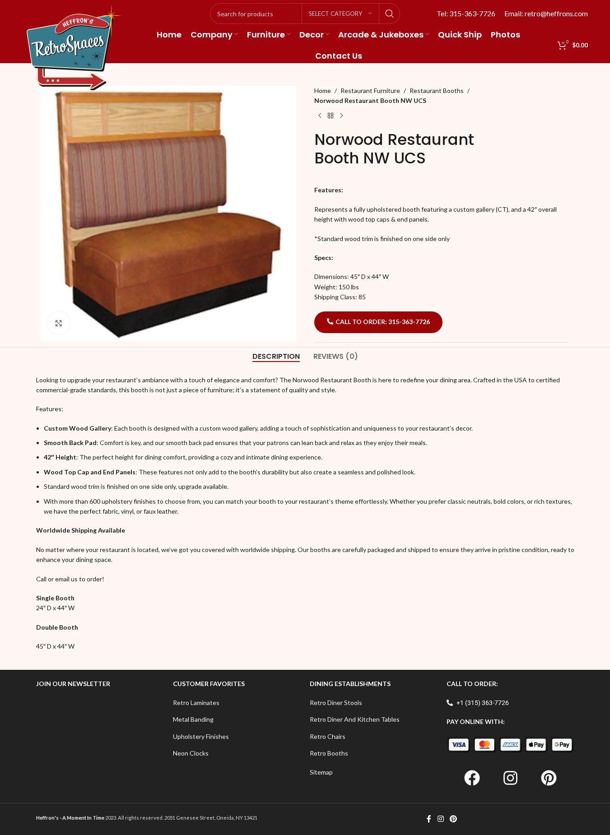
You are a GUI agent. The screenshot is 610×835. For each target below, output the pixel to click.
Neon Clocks (191, 753)
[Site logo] (74, 47)
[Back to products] (330, 116)
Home (322, 90)
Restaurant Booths (437, 90)
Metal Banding (193, 719)
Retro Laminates (196, 702)
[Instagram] (510, 778)
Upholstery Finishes (201, 736)
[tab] (276, 356)
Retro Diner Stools (336, 702)
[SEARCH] (389, 13)
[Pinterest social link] (453, 819)
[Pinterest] (548, 778)
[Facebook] (472, 778)
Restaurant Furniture (370, 90)
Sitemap (321, 772)
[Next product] (341, 116)
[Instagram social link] (440, 819)
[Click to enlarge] (58, 323)
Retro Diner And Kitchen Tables (355, 719)
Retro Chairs (327, 736)
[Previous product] (319, 116)
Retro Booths (329, 753)
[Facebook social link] (429, 819)
